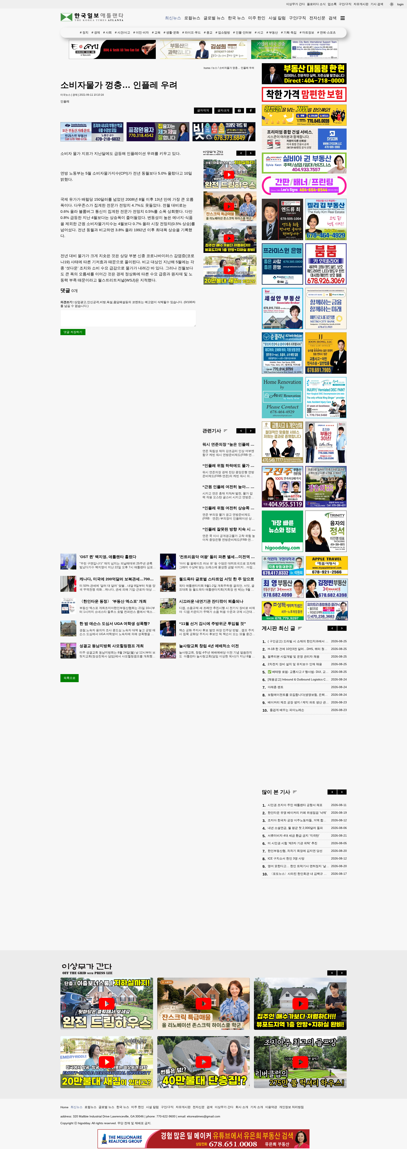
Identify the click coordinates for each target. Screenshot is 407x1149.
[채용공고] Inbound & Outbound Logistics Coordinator (298, 679)
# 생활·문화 (171, 32)
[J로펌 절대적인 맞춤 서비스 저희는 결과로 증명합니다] (282, 442)
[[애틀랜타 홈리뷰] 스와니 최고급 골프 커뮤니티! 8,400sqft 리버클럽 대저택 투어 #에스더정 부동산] (300, 1062)
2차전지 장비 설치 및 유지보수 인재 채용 (295, 664)
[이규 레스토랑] (112, 49)
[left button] (241, 153)
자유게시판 (361, 4)
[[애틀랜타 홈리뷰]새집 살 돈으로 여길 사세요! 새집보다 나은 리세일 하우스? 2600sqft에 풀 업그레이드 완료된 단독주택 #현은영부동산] (229, 206)
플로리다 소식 (316, 4)
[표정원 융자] (158, 132)
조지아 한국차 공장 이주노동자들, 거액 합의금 (298, 820)
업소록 (332, 4)
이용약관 (271, 1107)
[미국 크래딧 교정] (223, 132)
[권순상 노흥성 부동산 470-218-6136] (91, 132)
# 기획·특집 (289, 32)
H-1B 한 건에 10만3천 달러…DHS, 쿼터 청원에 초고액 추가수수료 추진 (298, 649)
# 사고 (259, 32)
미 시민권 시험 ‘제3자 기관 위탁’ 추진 (292, 843)
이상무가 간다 (295, 4)
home (207, 68)
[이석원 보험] (304, 100)
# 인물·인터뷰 (242, 32)
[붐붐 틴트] (326, 264)
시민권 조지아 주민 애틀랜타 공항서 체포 (295, 805)
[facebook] (250, 110)
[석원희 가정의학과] (283, 565)
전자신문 (317, 18)
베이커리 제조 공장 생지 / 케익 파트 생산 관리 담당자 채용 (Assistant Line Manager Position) (298, 702)
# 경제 (96, 32)
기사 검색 (377, 4)
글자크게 (223, 110)
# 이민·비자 (141, 32)
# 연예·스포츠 (326, 32)
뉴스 (214, 67)
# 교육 (156, 32)
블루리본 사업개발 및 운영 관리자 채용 (293, 656)
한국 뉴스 (236, 18)
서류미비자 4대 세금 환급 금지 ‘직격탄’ (293, 835)
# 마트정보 (307, 32)
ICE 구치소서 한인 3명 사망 (286, 858)
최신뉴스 (173, 18)
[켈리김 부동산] (326, 219)
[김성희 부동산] (203, 49)
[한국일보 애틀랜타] (92, 18)
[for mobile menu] (343, 18)
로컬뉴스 (192, 18)
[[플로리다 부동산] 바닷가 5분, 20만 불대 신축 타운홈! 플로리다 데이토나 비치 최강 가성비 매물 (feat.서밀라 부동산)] (229, 270)
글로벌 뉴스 (214, 18)
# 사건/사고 (122, 32)
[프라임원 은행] (282, 264)
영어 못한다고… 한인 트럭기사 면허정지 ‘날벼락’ (298, 866)
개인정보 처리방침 (291, 1107)
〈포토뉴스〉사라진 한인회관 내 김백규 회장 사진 (299, 873)
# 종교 (208, 32)
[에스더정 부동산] (326, 442)
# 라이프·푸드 (191, 32)
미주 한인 (256, 18)
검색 (333, 18)
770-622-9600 (166, 1116)
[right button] (250, 153)
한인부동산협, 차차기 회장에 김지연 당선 (295, 850)
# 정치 (84, 32)
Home (64, 1107)
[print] (239, 110)
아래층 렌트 (275, 687)
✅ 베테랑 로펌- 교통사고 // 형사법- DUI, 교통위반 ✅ (298, 671)
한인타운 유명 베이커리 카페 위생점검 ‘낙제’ (297, 812)
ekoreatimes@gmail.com (203, 1116)
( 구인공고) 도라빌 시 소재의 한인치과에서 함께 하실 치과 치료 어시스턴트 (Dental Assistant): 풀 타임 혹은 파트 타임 (298, 641)
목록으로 (69, 678)
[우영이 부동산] (304, 124)
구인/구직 (345, 4)
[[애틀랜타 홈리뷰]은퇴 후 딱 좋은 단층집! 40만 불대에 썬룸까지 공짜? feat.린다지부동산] (203, 1062)
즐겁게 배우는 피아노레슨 (287, 710)
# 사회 (107, 32)
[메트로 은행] (326, 308)
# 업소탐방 (223, 32)
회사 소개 (242, 1107)
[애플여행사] (327, 565)
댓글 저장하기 (73, 332)
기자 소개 (256, 1107)
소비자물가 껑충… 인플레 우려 (236, 67)
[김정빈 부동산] (327, 588)
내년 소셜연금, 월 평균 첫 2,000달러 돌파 (295, 828)
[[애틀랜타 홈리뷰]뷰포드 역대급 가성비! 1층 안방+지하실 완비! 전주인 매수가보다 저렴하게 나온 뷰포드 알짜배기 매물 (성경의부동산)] (229, 238)
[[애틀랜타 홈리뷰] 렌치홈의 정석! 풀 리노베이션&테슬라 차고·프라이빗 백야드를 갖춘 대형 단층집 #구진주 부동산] (229, 175)
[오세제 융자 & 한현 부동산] (304, 83)
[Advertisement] (228, 353)
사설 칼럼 (277, 18)
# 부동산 (272, 32)
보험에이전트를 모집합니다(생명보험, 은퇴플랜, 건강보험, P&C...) (298, 694)
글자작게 (203, 110)
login (400, 4)
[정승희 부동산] (326, 486)
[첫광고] (294, 49)
